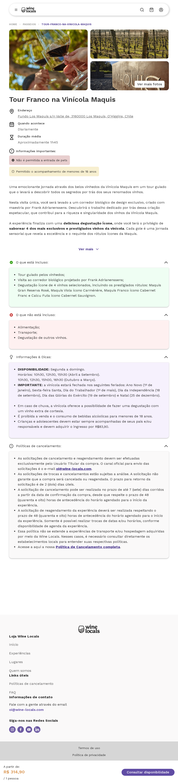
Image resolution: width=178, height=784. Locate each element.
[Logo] (28, 9)
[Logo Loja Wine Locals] (89, 628)
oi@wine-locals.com (26, 710)
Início (13, 644)
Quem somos (20, 671)
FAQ (12, 692)
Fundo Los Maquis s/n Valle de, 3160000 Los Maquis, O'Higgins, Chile (75, 116)
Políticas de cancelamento (31, 684)
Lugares (16, 662)
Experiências (19, 653)
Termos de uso (89, 748)
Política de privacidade (89, 755)
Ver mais (86, 249)
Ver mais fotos (149, 84)
